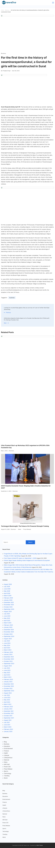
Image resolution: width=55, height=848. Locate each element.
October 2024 (8, 634)
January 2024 (8, 654)
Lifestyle (6, 755)
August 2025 (8, 611)
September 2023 (9, 663)
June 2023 (7, 670)
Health (6, 753)
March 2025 (7, 623)
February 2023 (8, 679)
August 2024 (8, 638)
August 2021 (7, 720)
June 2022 (7, 697)
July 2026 (7, 586)
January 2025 (8, 627)
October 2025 (8, 607)
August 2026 (8, 584)
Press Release (27, 529)
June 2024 (7, 643)
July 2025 (7, 613)
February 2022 (8, 706)
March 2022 (7, 704)
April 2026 (7, 593)
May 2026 (7, 591)
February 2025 (8, 625)
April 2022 (7, 702)
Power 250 (7, 766)
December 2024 (9, 629)
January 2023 (8, 681)
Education (7, 746)
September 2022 (9, 690)
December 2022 (9, 684)
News (19, 529)
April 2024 (7, 647)
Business (3, 53)
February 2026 (8, 598)
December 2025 (9, 602)
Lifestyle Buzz (8, 757)
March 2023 (7, 677)
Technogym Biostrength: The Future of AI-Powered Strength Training (25, 526)
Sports (6, 771)
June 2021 (7, 724)
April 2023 (7, 675)
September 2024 (9, 636)
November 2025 (9, 604)
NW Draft (7, 764)
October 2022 (8, 688)
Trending (6, 775)
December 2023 (9, 657)
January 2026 (8, 600)
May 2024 (7, 645)
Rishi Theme (40, 845)
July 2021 (7, 722)
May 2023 (7, 672)
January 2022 (8, 709)
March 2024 (7, 650)
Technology (7, 773)
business (12, 297)
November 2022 (9, 686)
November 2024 (9, 632)
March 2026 (7, 595)
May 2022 (7, 700)
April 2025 (7, 620)
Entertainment (8, 748)
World (5, 778)
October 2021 (8, 715)
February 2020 (8, 729)
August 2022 (8, 693)
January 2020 (8, 731)
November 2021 (9, 713)
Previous (8, 312)
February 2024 (8, 652)
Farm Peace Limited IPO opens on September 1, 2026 (20, 558)
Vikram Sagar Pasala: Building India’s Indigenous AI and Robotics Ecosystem (27, 560)
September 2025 (9, 609)
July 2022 (7, 695)
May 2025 (7, 618)
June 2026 (7, 589)
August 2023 (8, 666)
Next (5, 323)
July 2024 (7, 641)
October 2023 (8, 661)
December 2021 (8, 711)
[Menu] (53, 3)
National (6, 760)
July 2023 (7, 668)
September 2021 (9, 718)
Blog (5, 742)
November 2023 (9, 659)
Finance (6, 751)
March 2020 (7, 727)
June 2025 (7, 616)
